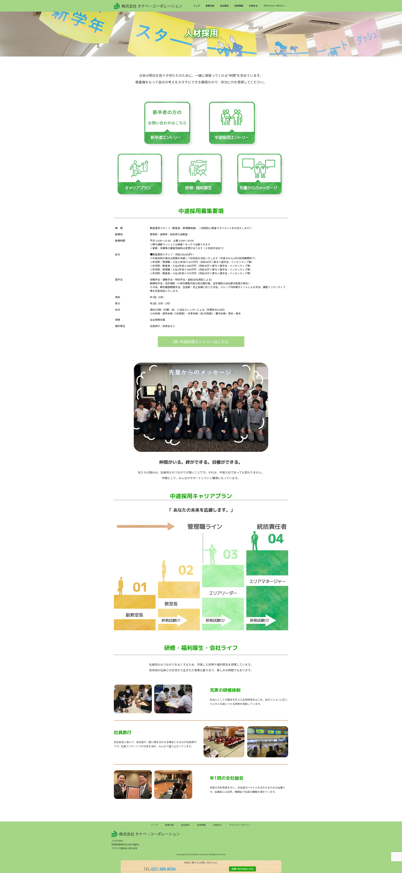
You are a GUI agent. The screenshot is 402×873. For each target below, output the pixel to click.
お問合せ (217, 825)
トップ (154, 825)
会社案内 (185, 825)
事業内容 (169, 825)
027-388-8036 (163, 869)
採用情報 (201, 825)
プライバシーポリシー (240, 825)
